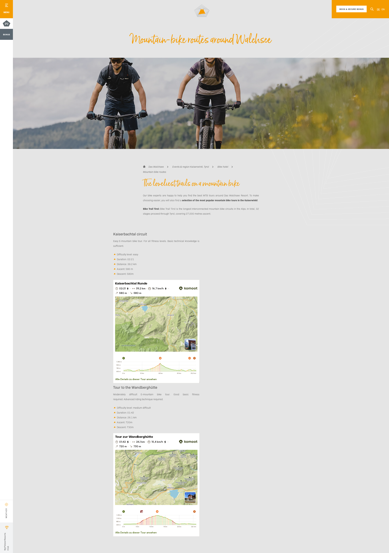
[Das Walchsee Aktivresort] (201, 10)
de (378, 9)
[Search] (372, 9)
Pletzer (6, 23)
